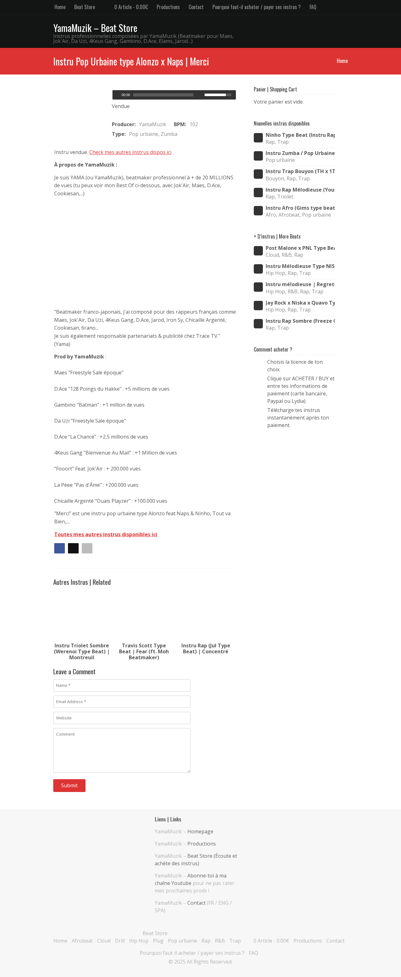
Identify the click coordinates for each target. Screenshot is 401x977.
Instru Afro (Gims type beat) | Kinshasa (300, 208)
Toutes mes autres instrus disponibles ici (105, 534)
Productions (168, 7)
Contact (196, 7)
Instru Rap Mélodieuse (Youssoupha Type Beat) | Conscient (300, 190)
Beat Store (84, 7)
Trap (235, 940)
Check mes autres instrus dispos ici (130, 152)
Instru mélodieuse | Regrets (300, 284)
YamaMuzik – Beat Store (95, 28)
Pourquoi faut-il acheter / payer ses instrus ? (256, 7)
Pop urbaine (182, 940)
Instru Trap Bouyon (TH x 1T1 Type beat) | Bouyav (300, 171)
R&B (220, 940)
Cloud (104, 940)
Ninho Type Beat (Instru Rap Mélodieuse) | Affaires (300, 135)
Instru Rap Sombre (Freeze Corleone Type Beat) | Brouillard (300, 321)
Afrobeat (82, 940)
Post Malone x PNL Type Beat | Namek (300, 248)
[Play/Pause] (116, 94)
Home (60, 7)
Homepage (200, 831)
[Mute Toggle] (200, 94)
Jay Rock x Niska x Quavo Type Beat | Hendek (300, 303)
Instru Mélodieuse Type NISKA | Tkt (300, 266)
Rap (206, 940)
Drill (120, 940)
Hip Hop (138, 940)
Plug (158, 940)
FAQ (313, 7)
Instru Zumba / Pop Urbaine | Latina (300, 153)
